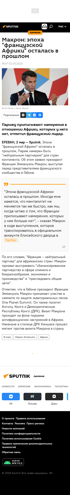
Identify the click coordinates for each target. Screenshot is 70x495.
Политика (62, 386)
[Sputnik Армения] (11, 28)
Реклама (20, 423)
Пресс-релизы (35, 423)
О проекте (8, 418)
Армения (24, 386)
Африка (44, 337)
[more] (64, 246)
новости (8, 386)
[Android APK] (13, 462)
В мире (7, 337)
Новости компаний (13, 428)
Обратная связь (11, 452)
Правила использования (30, 418)
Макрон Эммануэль (25, 337)
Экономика (42, 386)
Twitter (11, 240)
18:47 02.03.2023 (12, 63)
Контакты (7, 423)
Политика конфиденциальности (21, 433)
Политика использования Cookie (21, 438)
